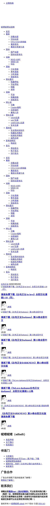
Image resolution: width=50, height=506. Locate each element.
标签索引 (10, 466)
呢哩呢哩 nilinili (17, 504)
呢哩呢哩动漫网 (8, 27)
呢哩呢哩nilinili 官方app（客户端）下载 (22, 459)
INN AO (41, 504)
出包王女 (5, 284)
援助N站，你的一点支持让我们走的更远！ (24, 464)
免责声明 (10, 440)
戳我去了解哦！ (8, 480)
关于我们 (10, 442)
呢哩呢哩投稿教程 (13, 461)
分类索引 (10, 456)
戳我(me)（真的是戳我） (19, 491)
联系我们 (10, 445)
